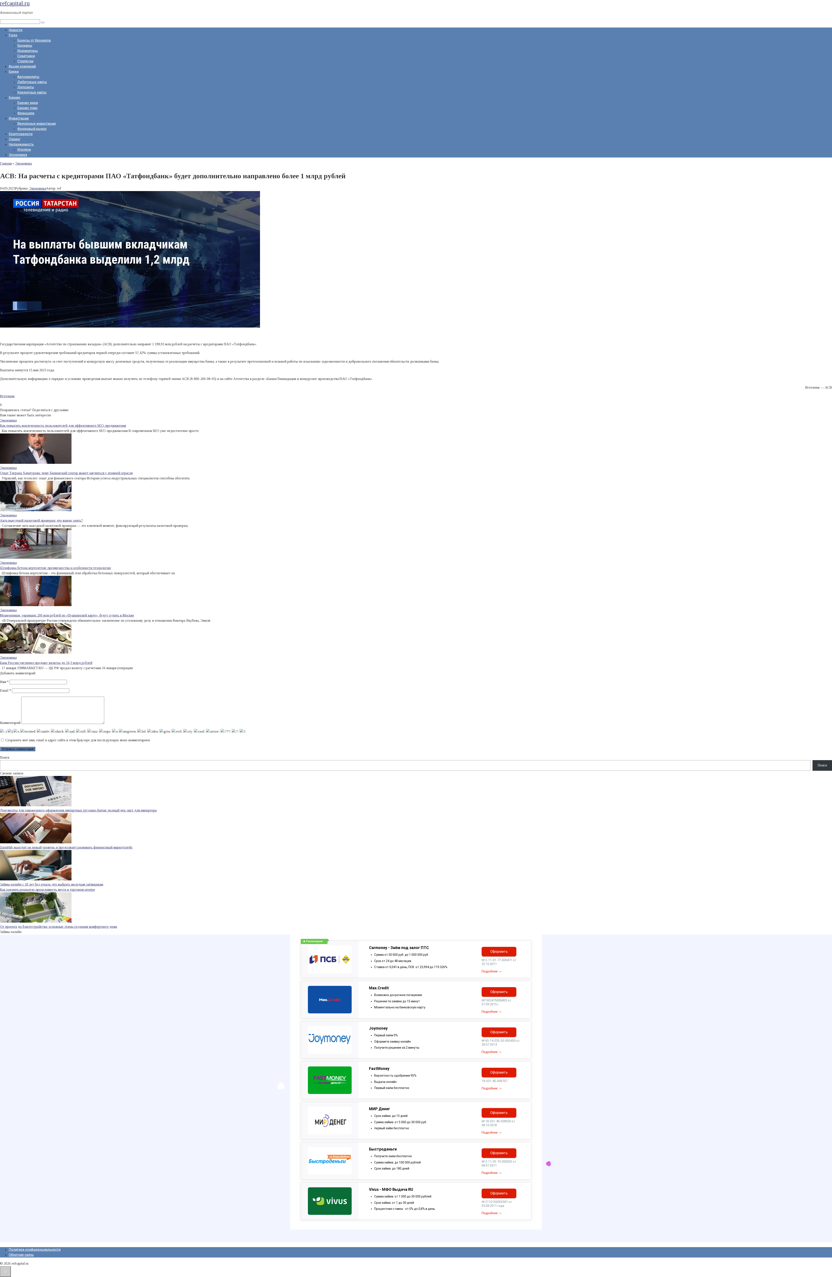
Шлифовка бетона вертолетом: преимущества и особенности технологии (55, 568)
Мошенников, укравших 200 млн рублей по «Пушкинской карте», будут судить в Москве (67, 615)
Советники (26, 56)
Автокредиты (28, 77)
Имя (4, 682)
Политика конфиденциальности (34, 1250)
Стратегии (25, 61)
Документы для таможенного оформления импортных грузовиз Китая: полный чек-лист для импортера (78, 810)
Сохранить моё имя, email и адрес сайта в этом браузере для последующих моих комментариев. (77, 740)
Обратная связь (21, 1255)
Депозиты (25, 87)
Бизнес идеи (27, 103)
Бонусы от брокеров (34, 40)
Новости (15, 30)
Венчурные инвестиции (36, 124)
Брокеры (24, 46)
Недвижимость (21, 144)
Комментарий (10, 723)
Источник (7, 396)
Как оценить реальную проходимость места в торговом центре (47, 889)
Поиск (4, 757)
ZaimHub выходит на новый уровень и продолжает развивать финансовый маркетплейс (66, 847)
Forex (13, 35)
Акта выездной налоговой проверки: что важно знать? (41, 520)
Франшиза (25, 113)
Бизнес (14, 98)
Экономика (18, 155)
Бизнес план (27, 108)
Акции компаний (22, 66)
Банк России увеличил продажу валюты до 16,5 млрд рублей (46, 663)
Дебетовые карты (32, 82)
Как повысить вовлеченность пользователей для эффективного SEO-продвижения (63, 425)
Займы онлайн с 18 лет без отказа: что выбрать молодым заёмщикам (51, 884)
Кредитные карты (32, 92)
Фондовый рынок (32, 129)
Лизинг (14, 139)
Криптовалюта (20, 134)
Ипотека (24, 150)
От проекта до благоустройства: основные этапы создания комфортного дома (58, 926)
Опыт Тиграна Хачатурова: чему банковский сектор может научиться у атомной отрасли (66, 473)
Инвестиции (19, 118)
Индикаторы (27, 51)
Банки (14, 72)
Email (5, 690)
